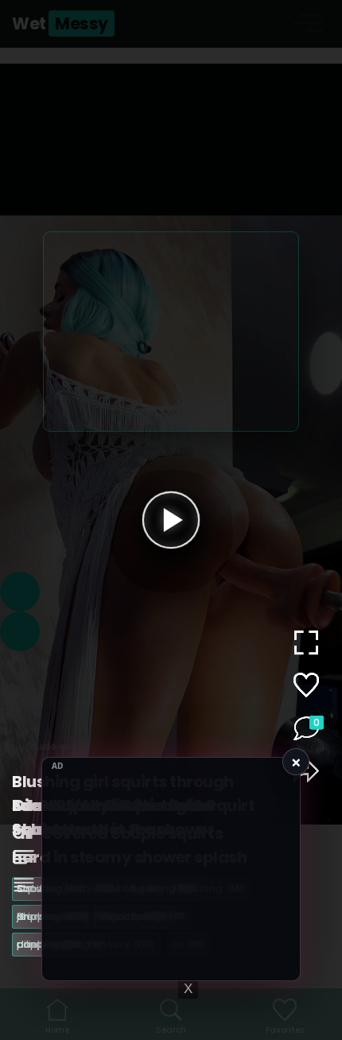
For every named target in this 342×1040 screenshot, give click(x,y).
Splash (156, 916)
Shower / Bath (64, 916)
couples (46, 944)
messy (123, 944)
